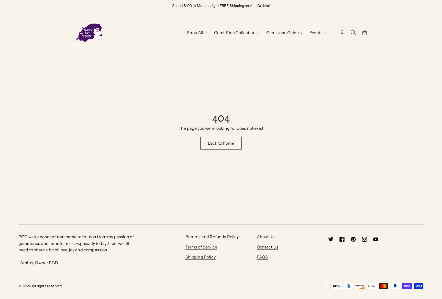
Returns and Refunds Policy (212, 236)
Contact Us (268, 247)
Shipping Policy (200, 257)
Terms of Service (201, 247)
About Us (265, 236)
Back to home (221, 143)
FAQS (262, 257)
